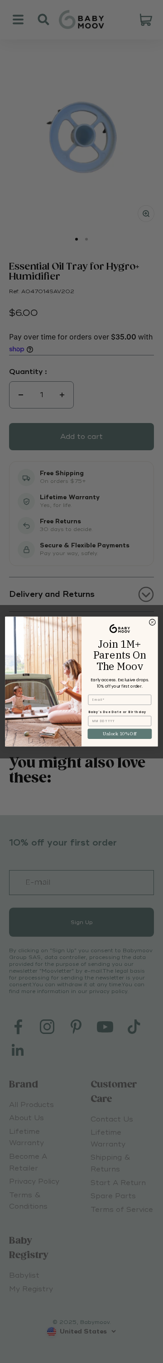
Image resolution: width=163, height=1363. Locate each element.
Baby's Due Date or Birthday (117, 712)
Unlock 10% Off (119, 734)
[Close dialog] (152, 622)
